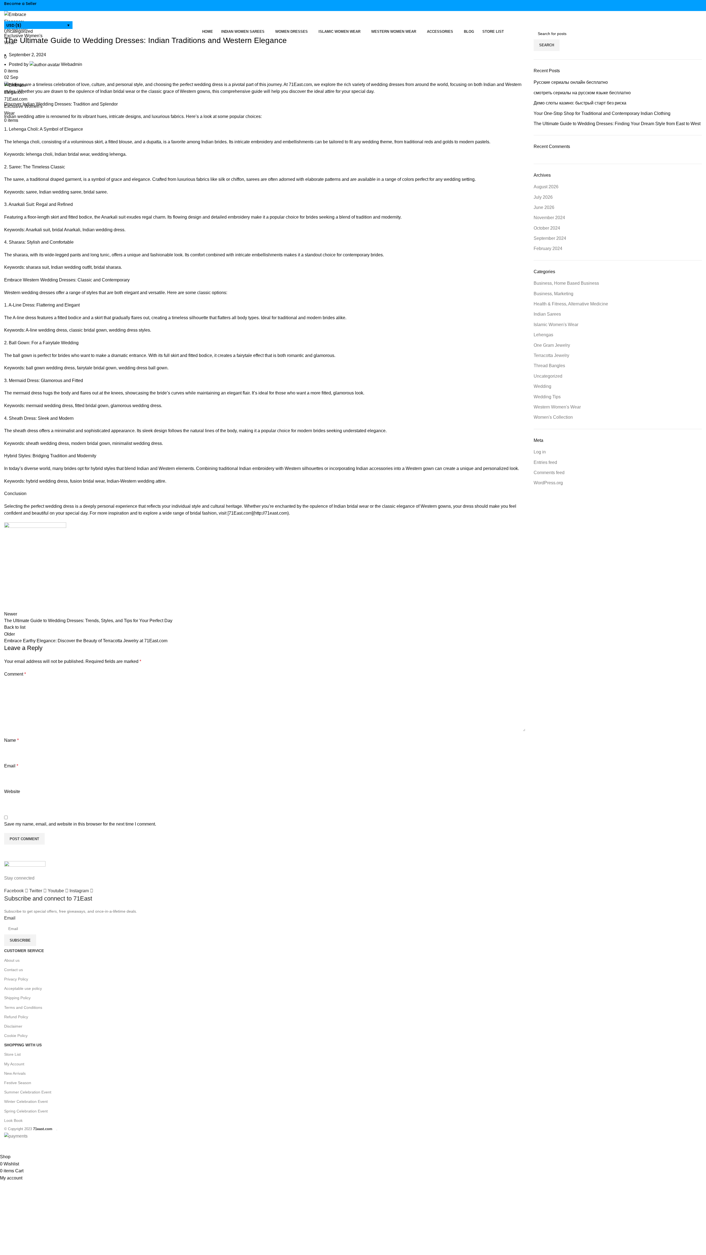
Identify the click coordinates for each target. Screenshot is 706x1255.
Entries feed (545, 462)
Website (12, 791)
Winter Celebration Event (26, 1101)
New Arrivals (15, 1073)
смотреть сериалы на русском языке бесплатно (582, 92)
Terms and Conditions (23, 1007)
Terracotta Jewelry (551, 355)
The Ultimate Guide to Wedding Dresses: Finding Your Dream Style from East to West (617, 123)
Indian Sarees (547, 314)
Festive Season (17, 1083)
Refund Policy (16, 1017)
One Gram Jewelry (552, 345)
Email (11, 766)
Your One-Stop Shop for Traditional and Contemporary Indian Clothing (602, 113)
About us (12, 960)
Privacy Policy (16, 979)
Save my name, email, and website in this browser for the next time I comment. (80, 824)
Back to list (14, 627)
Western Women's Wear (557, 407)
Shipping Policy (17, 998)
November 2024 (549, 217)
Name (11, 740)
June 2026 (544, 207)
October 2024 (547, 228)
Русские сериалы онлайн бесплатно (571, 82)
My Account (14, 1064)
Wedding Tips (547, 396)
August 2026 (546, 186)
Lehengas (543, 334)
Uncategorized (18, 31)
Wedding (542, 386)
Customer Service (24, 950)
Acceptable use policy (23, 988)
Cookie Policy (16, 1035)
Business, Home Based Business (566, 283)
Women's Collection (553, 417)
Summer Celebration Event (27, 1092)
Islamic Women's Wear (556, 324)
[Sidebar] (7, 1146)
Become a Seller (20, 3)
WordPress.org (548, 482)
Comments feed (549, 472)
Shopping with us (23, 1045)
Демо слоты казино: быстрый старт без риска (580, 103)
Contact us (13, 970)
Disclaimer (13, 1026)
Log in (540, 452)
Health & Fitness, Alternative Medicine (571, 304)
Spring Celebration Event (26, 1111)
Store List (12, 1054)
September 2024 (550, 238)
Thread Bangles (549, 365)
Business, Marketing (553, 293)
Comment (15, 674)
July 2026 (543, 197)
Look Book (13, 1120)
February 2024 (548, 248)
